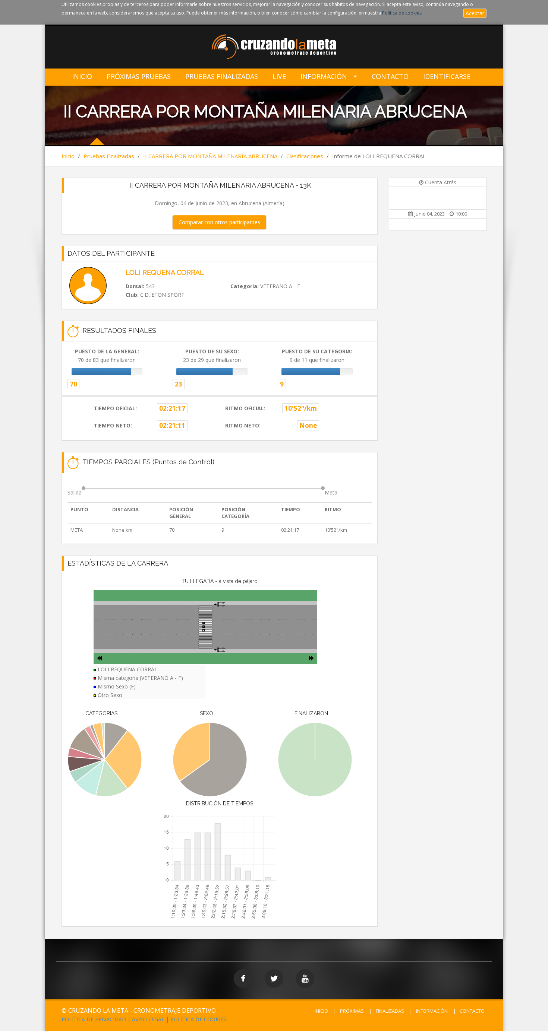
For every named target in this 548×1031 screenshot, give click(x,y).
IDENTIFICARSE (446, 76)
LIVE (279, 76)
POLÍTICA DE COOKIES (198, 1019)
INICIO (321, 1011)
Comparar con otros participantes (219, 222)
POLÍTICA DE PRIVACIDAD (94, 1019)
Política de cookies (402, 13)
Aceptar (475, 13)
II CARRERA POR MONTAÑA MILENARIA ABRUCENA (210, 156)
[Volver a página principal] (274, 47)
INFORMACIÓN (432, 1011)
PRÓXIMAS (352, 1011)
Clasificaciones (304, 156)
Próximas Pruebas (139, 76)
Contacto (390, 76)
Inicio (82, 76)
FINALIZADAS (390, 1011)
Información (323, 76)
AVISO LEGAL (148, 1019)
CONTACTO (472, 1011)
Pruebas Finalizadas (221, 76)
